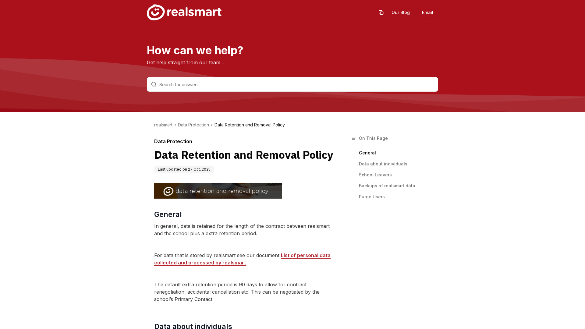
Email (427, 12)
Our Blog (401, 12)
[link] (249, 125)
